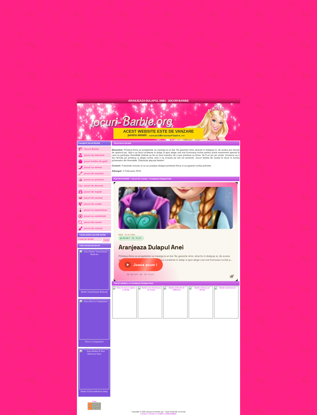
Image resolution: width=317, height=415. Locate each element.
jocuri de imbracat (94, 155)
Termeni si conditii (155, 414)
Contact (144, 414)
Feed (94, 401)
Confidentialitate (170, 414)
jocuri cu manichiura (95, 210)
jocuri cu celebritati (95, 216)
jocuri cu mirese (93, 167)
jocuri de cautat (93, 222)
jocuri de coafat (93, 204)
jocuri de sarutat (93, 197)
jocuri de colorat (93, 228)
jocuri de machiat (94, 173)
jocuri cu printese (94, 179)
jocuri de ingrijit (93, 191)
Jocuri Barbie (91, 149)
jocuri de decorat (93, 185)
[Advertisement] (99, 49)
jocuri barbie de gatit (95, 161)
